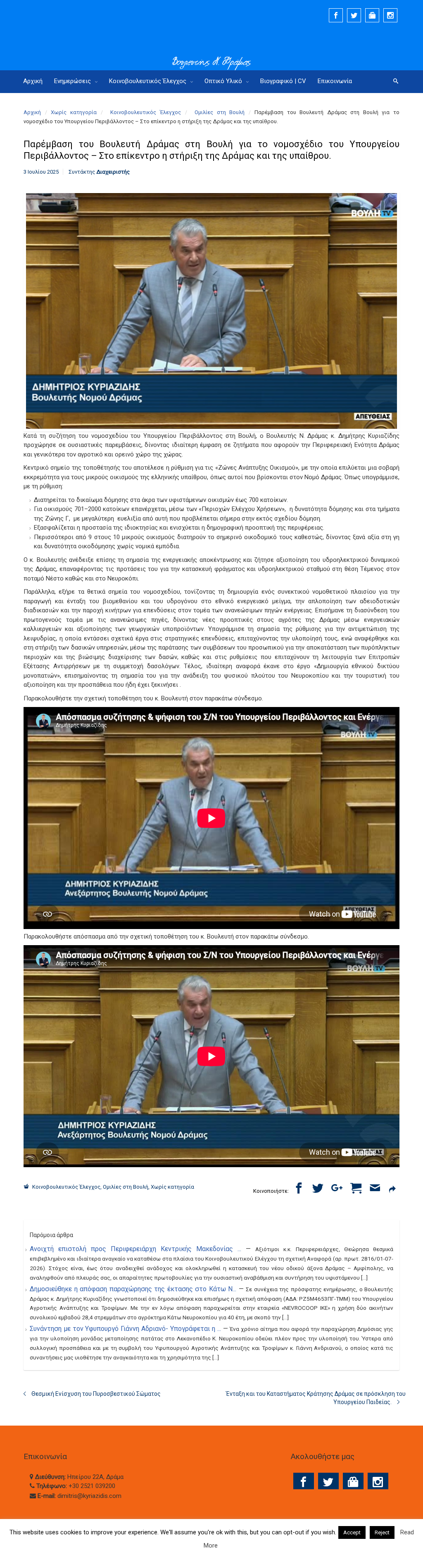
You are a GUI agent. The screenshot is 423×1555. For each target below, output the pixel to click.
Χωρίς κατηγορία (74, 112)
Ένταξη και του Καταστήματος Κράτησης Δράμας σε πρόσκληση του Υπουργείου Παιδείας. (316, 1397)
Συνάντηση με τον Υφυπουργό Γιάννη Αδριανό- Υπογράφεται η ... (126, 1329)
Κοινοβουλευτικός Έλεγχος (145, 112)
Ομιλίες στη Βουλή (220, 112)
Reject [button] (382, 1532)
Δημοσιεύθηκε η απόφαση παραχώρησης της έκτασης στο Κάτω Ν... (134, 1289)
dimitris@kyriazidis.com (89, 1496)
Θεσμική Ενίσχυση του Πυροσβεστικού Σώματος (96, 1393)
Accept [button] (352, 1532)
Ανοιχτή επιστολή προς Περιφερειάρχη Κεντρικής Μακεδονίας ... (138, 1249)
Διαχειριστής (113, 172)
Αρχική (32, 112)
